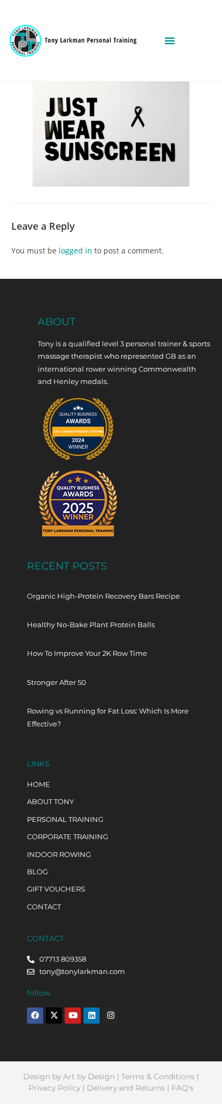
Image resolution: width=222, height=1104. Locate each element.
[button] (170, 40)
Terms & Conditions (158, 1076)
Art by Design (89, 1076)
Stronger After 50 (56, 682)
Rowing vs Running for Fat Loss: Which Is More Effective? (108, 717)
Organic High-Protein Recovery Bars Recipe (103, 596)
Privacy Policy (54, 1088)
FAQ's (182, 1088)
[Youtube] (73, 1015)
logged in (75, 250)
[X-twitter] (54, 1015)
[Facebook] (35, 1015)
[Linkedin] (92, 1015)
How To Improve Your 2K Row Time (87, 653)
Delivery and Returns (126, 1088)
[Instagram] (110, 1015)
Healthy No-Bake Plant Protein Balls (91, 624)
